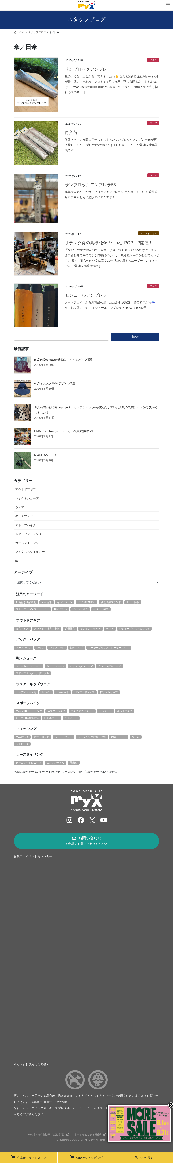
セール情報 (133, 602)
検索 (135, 337)
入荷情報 (47, 602)
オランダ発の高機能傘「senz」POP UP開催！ (109, 242)
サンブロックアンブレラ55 (90, 184)
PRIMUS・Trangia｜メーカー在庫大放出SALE (65, 431)
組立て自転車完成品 (27, 718)
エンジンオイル (55, 762)
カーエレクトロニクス (28, 762)
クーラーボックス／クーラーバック (108, 647)
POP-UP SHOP (86, 602)
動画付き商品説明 (26, 602)
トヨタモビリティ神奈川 (88, 1134)
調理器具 (70, 628)
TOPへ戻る (145, 1157)
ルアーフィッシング (28, 534)
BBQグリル (60, 609)
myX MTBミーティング (29, 711)
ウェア (153, 59)
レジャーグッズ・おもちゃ (134, 628)
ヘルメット (105, 711)
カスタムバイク (56, 711)
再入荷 (71, 132)
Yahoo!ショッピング (89, 1157)
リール (135, 737)
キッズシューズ (55, 666)
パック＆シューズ (27, 498)
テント (110, 628)
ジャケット (62, 692)
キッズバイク (124, 711)
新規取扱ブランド (111, 602)
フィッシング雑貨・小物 (92, 737)
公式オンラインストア (31, 1157)
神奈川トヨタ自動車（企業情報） (46, 1134)
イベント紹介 (80, 609)
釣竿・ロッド (41, 737)
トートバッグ (23, 647)
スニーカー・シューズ (28, 666)
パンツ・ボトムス (84, 692)
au (17, 560)
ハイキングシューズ (81, 666)
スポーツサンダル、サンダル (32, 673)
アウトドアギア (149, 233)
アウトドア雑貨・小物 (46, 628)
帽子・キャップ (109, 692)
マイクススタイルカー (30, 551)
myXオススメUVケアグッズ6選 (54, 383)
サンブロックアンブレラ (88, 69)
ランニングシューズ (109, 666)
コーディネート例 (26, 692)
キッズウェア (24, 516)
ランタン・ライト (90, 628)
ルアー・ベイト (63, 737)
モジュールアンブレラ (86, 295)
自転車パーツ (51, 718)
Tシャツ (46, 692)
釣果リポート (118, 737)
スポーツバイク (25, 525)
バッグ (40, 647)
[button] (86, 841)
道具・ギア (22, 628)
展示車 (73, 762)
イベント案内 (100, 609)
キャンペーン (64, 602)
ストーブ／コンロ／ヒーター (32, 609)
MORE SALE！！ (45, 455)
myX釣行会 (22, 737)
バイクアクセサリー (82, 711)
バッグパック (57, 647)
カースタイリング (27, 542)
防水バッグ (76, 647)
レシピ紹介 (22, 744)
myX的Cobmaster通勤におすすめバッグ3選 (63, 359)
